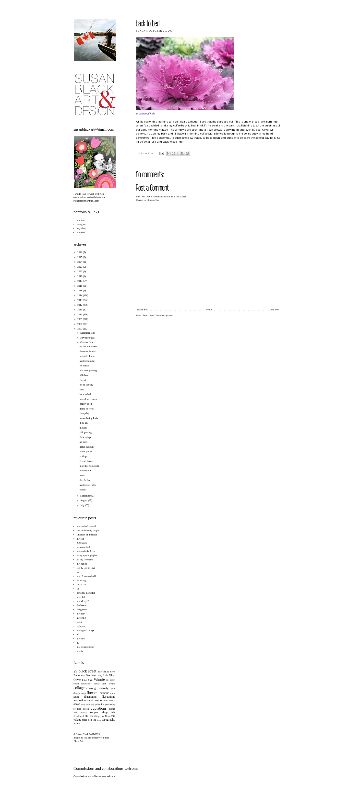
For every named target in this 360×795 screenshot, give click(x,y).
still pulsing (86, 432)
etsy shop (81, 228)
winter (77, 723)
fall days (84, 375)
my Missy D (83, 601)
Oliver (77, 679)
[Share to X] (178, 153)
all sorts (83, 442)
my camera (82, 563)
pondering (110, 704)
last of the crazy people (88, 530)
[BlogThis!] (173, 153)
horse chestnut (87, 446)
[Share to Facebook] (182, 153)
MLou (112, 675)
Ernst (83, 675)
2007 (80, 328)
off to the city (86, 384)
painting (90, 704)
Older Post (274, 309)
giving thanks (86, 461)
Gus (88, 675)
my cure (80, 638)
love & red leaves (88, 399)
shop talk (108, 712)
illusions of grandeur (87, 534)
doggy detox (86, 403)
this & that (85, 480)
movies (83, 427)
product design (81, 709)
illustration (90, 696)
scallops (83, 456)
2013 (80, 300)
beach (112, 680)
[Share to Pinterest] (187, 153)
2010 (80, 314)
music (90, 700)
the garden (82, 609)
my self (80, 538)
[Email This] (168, 153)
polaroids (99, 704)
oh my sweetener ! (86, 559)
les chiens (84, 365)
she (78, 572)
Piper (84, 680)
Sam (90, 680)
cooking (91, 688)
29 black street (84, 671)
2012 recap (82, 543)
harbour (104, 693)
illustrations (108, 696)
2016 (80, 285)
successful (81, 584)
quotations (99, 708)
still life (89, 716)
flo (78, 588)
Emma (76, 675)
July (82, 505)
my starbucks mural (86, 526)
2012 (80, 305)
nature (98, 700)
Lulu (105, 675)
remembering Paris (89, 418)
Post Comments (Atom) (161, 315)
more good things (85, 630)
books (97, 683)
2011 (80, 309)
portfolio (81, 220)
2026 (80, 252)
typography (108, 719)
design (76, 693)
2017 (80, 281)
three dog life (89, 719)
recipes (94, 712)
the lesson (81, 605)
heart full (81, 597)
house (76, 696)
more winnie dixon (86, 551)
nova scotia (109, 700)
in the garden (86, 451)
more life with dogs (89, 466)
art (107, 680)
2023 (80, 266)
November (85, 337)
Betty (100, 671)
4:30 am (84, 422)
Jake (93, 675)
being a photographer (87, 555)
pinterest (81, 232)
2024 (80, 262)
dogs (83, 693)
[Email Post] (161, 153)
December (85, 332)
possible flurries (87, 356)
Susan (151, 153)
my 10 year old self (86, 576)
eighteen (81, 626)
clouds (112, 683)
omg (83, 704)
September (85, 495)
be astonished (83, 547)
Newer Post (142, 309)
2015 (80, 290)
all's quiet (81, 617)
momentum (85, 470)
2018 (80, 276)
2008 (80, 324)
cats (104, 683)
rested (82, 475)
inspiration (79, 700)
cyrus (112, 688)
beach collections (82, 683)
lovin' (79, 622)
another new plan (88, 485)
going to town (87, 408)
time (82, 389)
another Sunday (87, 361)
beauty (80, 651)
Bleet (112, 671)
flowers (92, 693)
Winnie (99, 679)
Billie (106, 671)
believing (81, 580)
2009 (80, 319)
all (78, 634)
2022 (80, 271)
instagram (81, 224)
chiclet (83, 380)
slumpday (84, 413)
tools (99, 720)
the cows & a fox (88, 351)
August (84, 500)
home (112, 693)
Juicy (100, 675)
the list (83, 489)
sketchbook (78, 716)
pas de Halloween (88, 346)
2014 (80, 295)
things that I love (102, 716)
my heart (81, 613)
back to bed (85, 394)
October (84, 342)
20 (78, 642)
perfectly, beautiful (86, 592)
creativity (103, 688)
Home (209, 309)
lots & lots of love (86, 568)
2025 (80, 257)
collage (78, 688)
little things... (86, 437)
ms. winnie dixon (85, 647)
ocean (76, 704)
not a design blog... (89, 370)
